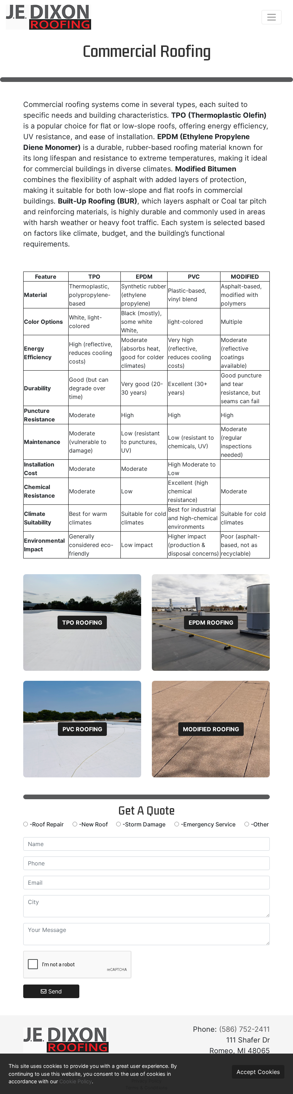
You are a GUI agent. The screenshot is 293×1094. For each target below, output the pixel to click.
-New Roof (95, 824)
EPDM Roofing (211, 622)
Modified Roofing (211, 729)
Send (54, 991)
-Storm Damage (144, 824)
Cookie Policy (75, 1081)
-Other (260, 824)
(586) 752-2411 (244, 1029)
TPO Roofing (82, 622)
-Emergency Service (208, 824)
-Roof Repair (47, 824)
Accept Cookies (258, 1071)
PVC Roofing (82, 729)
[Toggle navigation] (272, 17)
